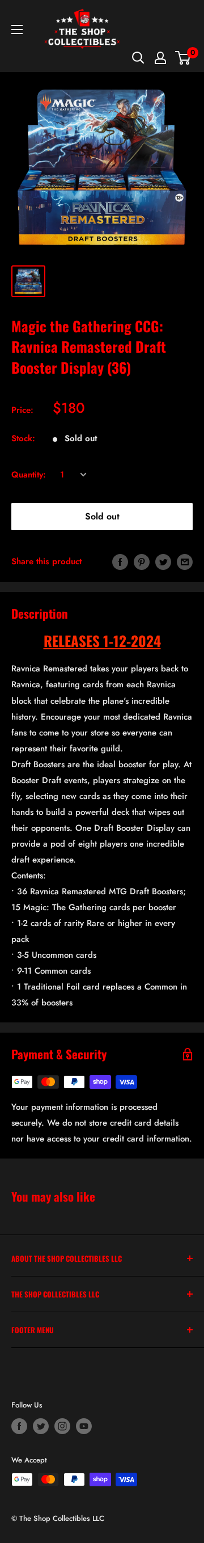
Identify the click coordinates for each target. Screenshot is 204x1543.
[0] (183, 58)
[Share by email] (185, 561)
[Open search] (138, 58)
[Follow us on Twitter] (41, 1426)
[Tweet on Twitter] (163, 561)
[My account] (160, 58)
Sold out (102, 516)
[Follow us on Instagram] (62, 1426)
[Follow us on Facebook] (19, 1426)
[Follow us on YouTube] (84, 1426)
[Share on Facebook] (120, 561)
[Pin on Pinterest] (142, 561)
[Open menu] (17, 29)
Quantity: (28, 474)
